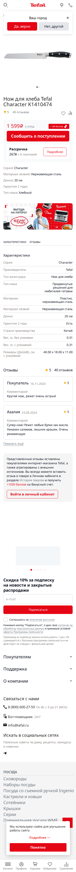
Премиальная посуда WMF (30, 820)
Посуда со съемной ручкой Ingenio (38, 790)
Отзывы (35, 242)
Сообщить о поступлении (38, 136)
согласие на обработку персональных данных (38, 626)
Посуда (10, 772)
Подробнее (55, 152)
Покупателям (17, 657)
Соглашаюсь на (32, 619)
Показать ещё (13, 444)
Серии (9, 814)
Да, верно (22, 26)
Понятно (38, 847)
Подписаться (38, 610)
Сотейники (14, 802)
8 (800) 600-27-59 (21, 707)
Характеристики (14, 242)
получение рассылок (42, 619)
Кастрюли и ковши (22, 796)
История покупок (32, 480)
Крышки (11, 808)
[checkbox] (5, 620)
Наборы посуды (19, 784)
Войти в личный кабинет (32, 494)
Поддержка (15, 669)
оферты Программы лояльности (23, 632)
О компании (15, 681)
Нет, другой (53, 26)
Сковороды (15, 779)
